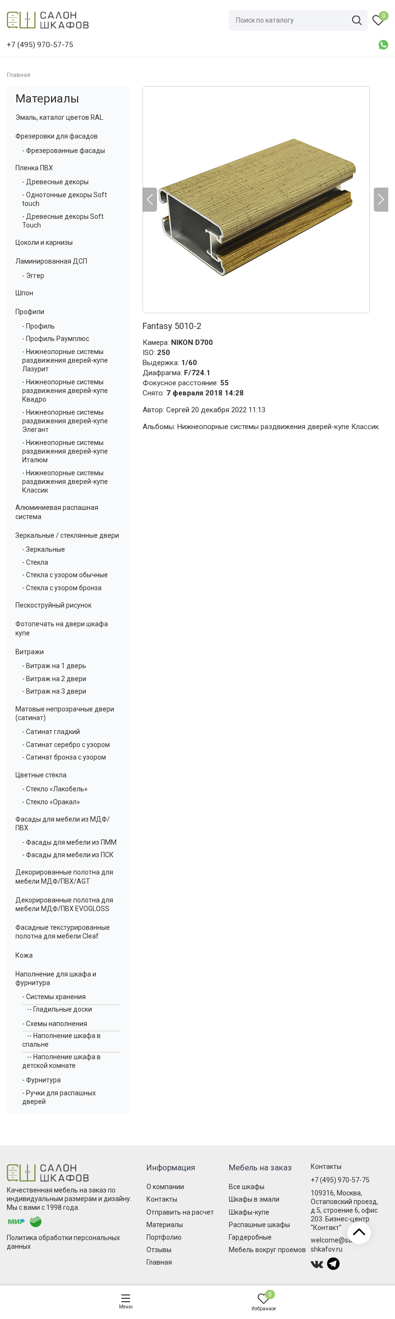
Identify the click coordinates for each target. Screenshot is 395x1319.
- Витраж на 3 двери (54, 691)
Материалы (47, 98)
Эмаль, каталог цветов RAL (59, 117)
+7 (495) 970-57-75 (340, 1180)
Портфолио (164, 1237)
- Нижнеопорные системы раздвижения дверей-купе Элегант (65, 420)
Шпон (24, 293)
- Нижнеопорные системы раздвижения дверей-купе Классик (65, 481)
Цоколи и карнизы (44, 242)
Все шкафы (246, 1187)
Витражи (29, 652)
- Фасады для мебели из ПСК (68, 855)
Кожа (24, 955)
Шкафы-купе (249, 1212)
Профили (29, 312)
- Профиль (38, 326)
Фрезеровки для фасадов (56, 136)
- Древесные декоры (55, 182)
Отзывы (158, 1250)
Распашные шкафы (259, 1225)
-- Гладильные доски (59, 1009)
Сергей (177, 410)
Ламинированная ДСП (51, 261)
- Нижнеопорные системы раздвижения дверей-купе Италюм (65, 451)
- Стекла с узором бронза (62, 588)
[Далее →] (265, 199)
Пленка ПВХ (34, 168)
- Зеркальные (43, 549)
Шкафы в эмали (254, 1199)
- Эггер (33, 275)
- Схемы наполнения (54, 1023)
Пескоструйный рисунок (53, 605)
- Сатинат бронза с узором (64, 757)
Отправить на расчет (180, 1212)
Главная (159, 1262)
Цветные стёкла (40, 775)
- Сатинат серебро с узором (66, 744)
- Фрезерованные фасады (63, 150)
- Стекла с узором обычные (65, 575)
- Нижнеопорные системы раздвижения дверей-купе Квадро (65, 390)
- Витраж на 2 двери (54, 679)
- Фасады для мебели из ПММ (69, 842)
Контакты (161, 1199)
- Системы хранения (54, 997)
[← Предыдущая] (150, 200)
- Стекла (35, 562)
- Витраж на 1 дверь (54, 666)
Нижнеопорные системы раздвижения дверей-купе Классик (278, 426)
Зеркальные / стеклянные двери (67, 535)
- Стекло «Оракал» (51, 802)
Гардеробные (250, 1237)
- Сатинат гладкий (51, 732)
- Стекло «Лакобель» (55, 789)
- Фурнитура (41, 1080)
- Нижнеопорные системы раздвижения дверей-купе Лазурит (65, 360)
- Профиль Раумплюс (55, 338)
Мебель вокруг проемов (267, 1250)
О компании (165, 1187)
